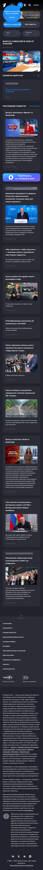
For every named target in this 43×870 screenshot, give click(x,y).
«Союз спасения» (9, 749)
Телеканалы (28, 810)
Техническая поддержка (11, 660)
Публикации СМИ (9, 669)
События (6, 664)
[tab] (31, 24)
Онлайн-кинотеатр (9, 632)
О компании (7, 623)
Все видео (6, 646)
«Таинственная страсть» (11, 754)
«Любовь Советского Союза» (27, 747)
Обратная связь (8, 655)
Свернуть (21, 618)
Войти (36, 5)
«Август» (13, 747)
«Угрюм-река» (21, 749)
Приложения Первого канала (13, 637)
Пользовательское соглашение (14, 651)
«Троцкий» (6, 752)
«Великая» (15, 752)
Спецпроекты (7, 628)
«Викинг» (30, 749)
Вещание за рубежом (29, 681)
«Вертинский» (24, 752)
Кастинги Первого (9, 641)
